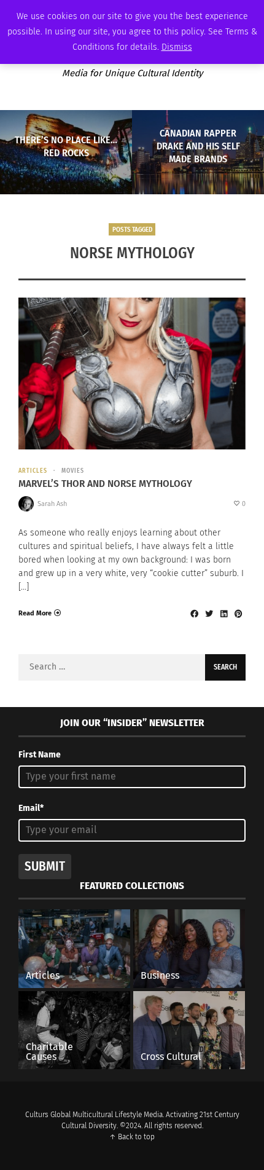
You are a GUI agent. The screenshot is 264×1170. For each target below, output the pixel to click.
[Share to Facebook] (194, 613)
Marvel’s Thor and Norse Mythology (105, 483)
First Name (39, 754)
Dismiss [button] (176, 47)
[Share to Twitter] (208, 613)
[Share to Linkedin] (223, 613)
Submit (45, 866)
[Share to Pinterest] (238, 613)
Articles (32, 471)
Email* (31, 808)
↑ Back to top (132, 1136)
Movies (72, 471)
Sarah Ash (52, 504)
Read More (35, 613)
